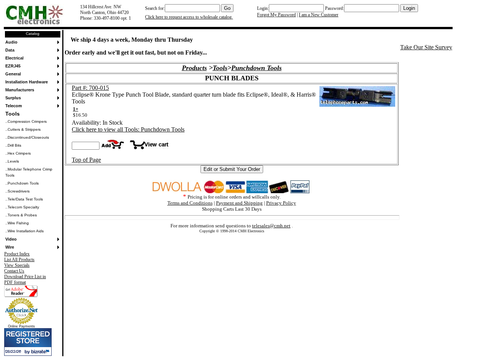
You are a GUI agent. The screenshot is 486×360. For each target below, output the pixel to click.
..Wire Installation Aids (24, 231)
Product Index (17, 254)
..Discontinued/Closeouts (27, 137)
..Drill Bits (13, 145)
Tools (12, 114)
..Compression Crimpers (26, 121)
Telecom (13, 105)
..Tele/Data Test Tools (24, 199)
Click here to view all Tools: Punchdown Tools (128, 129)
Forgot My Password (276, 14)
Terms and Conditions (190, 203)
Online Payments (21, 326)
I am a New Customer (318, 14)
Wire (9, 247)
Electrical (14, 58)
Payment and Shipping (239, 203)
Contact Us (14, 271)
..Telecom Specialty (22, 207)
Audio (11, 42)
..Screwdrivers (17, 191)
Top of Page (86, 160)
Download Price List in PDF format (25, 279)
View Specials (17, 265)
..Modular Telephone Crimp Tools (28, 172)
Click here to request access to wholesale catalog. (189, 17)
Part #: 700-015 (90, 88)
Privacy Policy (281, 203)
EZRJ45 (13, 66)
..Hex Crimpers (18, 153)
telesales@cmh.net (271, 226)
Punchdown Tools (256, 68)
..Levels (12, 161)
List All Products (19, 259)
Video (11, 239)
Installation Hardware (26, 82)
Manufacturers (19, 90)
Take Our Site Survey (426, 47)
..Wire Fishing (17, 223)
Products (194, 68)
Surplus (13, 97)
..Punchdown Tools (22, 183)
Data (9, 50)
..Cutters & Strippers (23, 129)
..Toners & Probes (21, 215)
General (13, 74)
